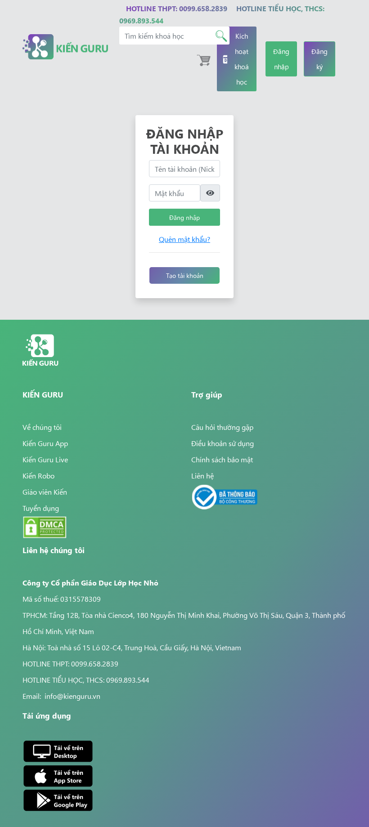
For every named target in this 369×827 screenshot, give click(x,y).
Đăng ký (319, 58)
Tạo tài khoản (184, 275)
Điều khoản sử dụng (222, 443)
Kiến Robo (38, 475)
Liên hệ (202, 475)
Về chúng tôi (42, 427)
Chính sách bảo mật (222, 459)
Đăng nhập (281, 58)
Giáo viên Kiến (44, 491)
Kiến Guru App (45, 443)
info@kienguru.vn (72, 696)
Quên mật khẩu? (184, 239)
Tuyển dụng (40, 508)
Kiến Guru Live (45, 459)
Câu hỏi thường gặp (222, 427)
